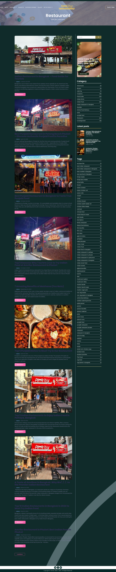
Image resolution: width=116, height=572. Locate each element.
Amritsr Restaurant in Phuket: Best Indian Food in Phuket (43, 530)
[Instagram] (58, 567)
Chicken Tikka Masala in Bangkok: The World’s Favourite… (93, 133)
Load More (20, 554)
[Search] (98, 37)
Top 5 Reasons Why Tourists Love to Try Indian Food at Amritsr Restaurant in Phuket (41, 264)
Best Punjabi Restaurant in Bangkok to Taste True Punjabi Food (43, 197)
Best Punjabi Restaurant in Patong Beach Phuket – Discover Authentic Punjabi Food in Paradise (42, 135)
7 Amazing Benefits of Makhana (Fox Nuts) (39, 286)
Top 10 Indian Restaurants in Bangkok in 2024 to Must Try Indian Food (42, 507)
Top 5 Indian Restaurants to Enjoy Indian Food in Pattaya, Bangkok (42, 416)
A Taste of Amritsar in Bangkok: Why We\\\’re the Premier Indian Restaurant (42, 483)
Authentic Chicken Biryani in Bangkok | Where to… (92, 150)
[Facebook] (55, 567)
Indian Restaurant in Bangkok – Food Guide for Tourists (41, 77)
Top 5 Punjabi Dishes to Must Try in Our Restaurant (43, 351)
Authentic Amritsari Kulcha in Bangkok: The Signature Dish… (93, 141)
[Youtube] (61, 567)
